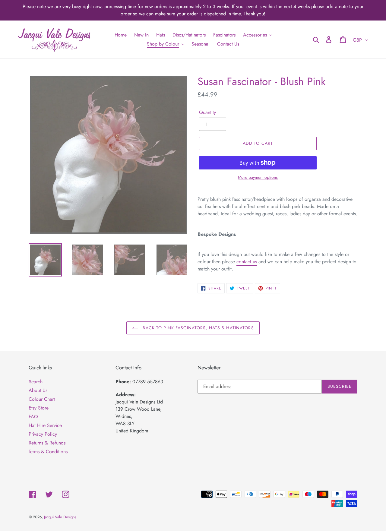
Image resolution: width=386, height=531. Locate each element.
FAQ (33, 416)
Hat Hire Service (45, 425)
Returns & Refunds (47, 442)
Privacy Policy (43, 434)
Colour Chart (42, 399)
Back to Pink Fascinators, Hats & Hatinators (197, 328)
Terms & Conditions (48, 451)
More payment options (258, 177)
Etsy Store (39, 407)
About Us (38, 390)
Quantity (207, 112)
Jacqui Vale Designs (60, 517)
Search (36, 381)
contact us (246, 261)
